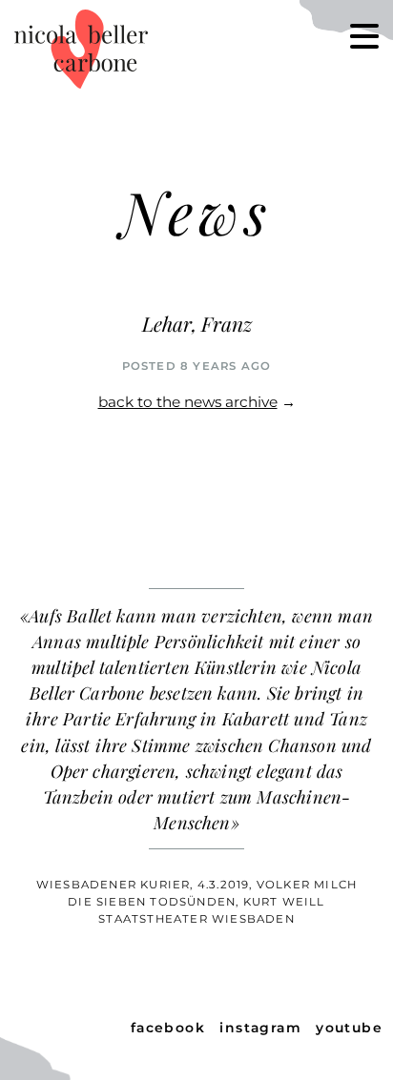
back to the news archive (188, 402)
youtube (349, 1027)
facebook (168, 1027)
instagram (260, 1027)
